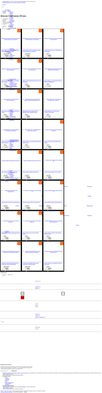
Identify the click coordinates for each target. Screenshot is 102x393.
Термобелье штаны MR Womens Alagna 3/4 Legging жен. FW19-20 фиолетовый (10, 264)
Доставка (7, 378)
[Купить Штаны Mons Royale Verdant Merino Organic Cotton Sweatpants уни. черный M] (5, 58)
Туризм (37, 315)
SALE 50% (19, 152)
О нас (6, 377)
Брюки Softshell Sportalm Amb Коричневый (52, 202)
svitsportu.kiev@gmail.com (8, 387)
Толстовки (12, 21)
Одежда (9, 10)
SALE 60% (19, 213)
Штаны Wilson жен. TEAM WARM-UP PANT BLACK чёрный (10, 142)
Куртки (11, 14)
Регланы (11, 17)
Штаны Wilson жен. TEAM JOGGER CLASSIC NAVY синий (51, 112)
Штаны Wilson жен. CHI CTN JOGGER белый (31, 233)
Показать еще (3, 272)
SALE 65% (62, 243)
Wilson (37, 288)
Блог (6, 381)
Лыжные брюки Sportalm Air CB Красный (31, 202)
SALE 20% (19, 30)
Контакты (7, 384)
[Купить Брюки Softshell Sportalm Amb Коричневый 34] (47, 210)
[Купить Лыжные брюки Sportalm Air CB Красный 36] (26, 210)
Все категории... (13, 27)
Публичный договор (9, 382)
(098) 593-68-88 (6, 1)
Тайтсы (11, 19)
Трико (11, 22)
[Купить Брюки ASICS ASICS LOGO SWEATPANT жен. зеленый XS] (47, 58)
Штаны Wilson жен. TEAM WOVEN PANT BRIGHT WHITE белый (53, 81)
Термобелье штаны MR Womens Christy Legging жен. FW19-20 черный (31, 264)
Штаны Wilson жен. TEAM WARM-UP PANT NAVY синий (32, 142)
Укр (3, 4)
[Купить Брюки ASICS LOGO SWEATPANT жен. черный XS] (47, 149)
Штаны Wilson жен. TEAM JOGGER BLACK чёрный (10, 112)
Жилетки (12, 11)
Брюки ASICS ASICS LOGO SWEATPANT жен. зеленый (53, 51)
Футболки (12, 24)
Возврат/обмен (8, 383)
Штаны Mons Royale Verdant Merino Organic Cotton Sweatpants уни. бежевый (31, 51)
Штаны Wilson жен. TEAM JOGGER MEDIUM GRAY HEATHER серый (30, 112)
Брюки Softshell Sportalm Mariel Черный (9, 171)
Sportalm (37, 286)
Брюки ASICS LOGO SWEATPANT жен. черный (52, 142)
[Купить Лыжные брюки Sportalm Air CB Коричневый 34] (5, 210)
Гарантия (7, 379)
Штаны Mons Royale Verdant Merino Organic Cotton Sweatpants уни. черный (10, 51)
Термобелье (12, 20)
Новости (7, 380)
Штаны (11, 26)
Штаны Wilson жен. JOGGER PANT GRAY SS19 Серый (53, 264)
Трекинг (37, 314)
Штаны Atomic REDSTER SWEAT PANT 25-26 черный (32, 81)
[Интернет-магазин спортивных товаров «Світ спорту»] (14, 2)
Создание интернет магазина (6, 391)
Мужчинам (7, 9)
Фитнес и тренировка (40, 317)
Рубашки (12, 18)
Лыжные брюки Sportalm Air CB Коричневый (10, 202)
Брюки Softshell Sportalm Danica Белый (30, 171)
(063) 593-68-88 (22, 1)
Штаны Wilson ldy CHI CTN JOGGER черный (10, 232)
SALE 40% (62, 30)
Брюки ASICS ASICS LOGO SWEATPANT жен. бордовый (10, 81)
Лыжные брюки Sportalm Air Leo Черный (52, 171)
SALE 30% (19, 91)
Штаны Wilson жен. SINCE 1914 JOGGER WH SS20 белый (52, 233)
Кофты (11, 13)
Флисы (11, 23)
